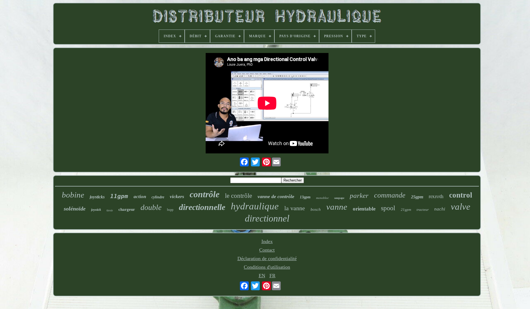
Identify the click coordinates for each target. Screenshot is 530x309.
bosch (316, 209)
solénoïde (75, 209)
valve (460, 207)
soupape (339, 197)
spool (388, 208)
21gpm (406, 209)
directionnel (267, 218)
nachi (439, 209)
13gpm (305, 197)
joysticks (97, 197)
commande (390, 195)
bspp (170, 210)
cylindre (158, 197)
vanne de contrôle (276, 196)
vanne (336, 207)
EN (262, 275)
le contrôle (238, 195)
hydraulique (255, 206)
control (460, 195)
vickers (177, 196)
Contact (267, 250)
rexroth (436, 196)
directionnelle (202, 207)
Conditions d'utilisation (267, 267)
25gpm (417, 197)
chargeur (126, 209)
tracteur (423, 209)
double (151, 207)
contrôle (204, 194)
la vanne (294, 208)
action (140, 196)
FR (272, 275)
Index (267, 241)
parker (359, 195)
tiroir (110, 210)
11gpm (119, 196)
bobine (73, 194)
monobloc (322, 197)
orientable (364, 209)
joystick (96, 210)
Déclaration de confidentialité (267, 258)
